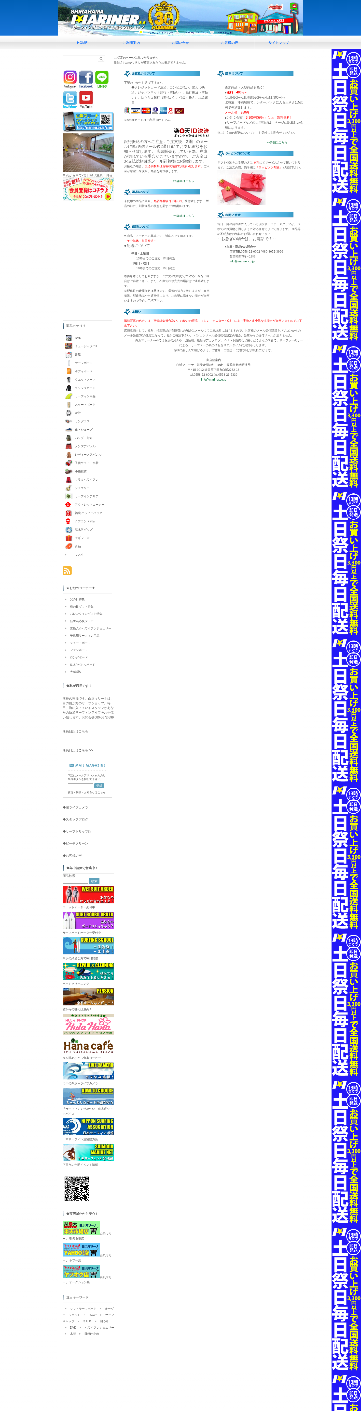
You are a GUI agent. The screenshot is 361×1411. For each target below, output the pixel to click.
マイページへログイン (195, 32)
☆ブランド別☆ (85, 521)
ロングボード (79, 657)
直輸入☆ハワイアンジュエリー (90, 628)
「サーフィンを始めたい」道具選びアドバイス (88, 1111)
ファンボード (79, 650)
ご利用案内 (131, 43)
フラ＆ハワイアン (86, 479)
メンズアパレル (85, 446)
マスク (79, 554)
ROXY (93, 1315)
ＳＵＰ (87, 1321)
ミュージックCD (86, 346)
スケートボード (85, 404)
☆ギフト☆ (82, 538)
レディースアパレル (88, 454)
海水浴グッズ (84, 529)
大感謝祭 (76, 672)
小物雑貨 (81, 471)
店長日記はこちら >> (78, 750)
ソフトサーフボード (83, 1308)
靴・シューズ (84, 429)
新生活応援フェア (82, 621)
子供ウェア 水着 (86, 463)
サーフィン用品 (85, 396)
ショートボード (80, 643)
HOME (82, 43)
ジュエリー (82, 488)
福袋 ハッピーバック (88, 513)
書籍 (78, 354)
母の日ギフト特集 (82, 606)
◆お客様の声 (72, 856)
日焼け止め (91, 1333)
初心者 (104, 1321)
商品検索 (69, 876)
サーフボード (84, 363)
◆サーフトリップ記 (77, 831)
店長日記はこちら (75, 731)
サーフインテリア (86, 496)
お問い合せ (180, 43)
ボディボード (84, 371)
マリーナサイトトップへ (160, 32)
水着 (73, 1333)
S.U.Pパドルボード (82, 665)
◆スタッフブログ (75, 819)
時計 (78, 413)
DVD (78, 338)
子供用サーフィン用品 (84, 635)
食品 (78, 546)
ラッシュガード (85, 388)
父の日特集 (77, 599)
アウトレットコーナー (89, 504)
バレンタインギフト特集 (86, 614)
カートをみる (224, 32)
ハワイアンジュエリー (99, 1327)
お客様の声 (229, 43)
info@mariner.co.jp (242, 261)
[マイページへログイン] (88, 200)
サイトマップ (278, 43)
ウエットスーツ (85, 379)
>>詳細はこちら (183, 181)
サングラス (82, 421)
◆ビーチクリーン (75, 843)
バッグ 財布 (84, 438)
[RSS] (67, 573)
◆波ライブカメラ (75, 807)
